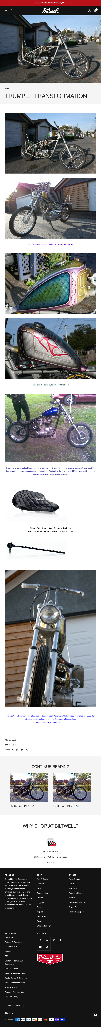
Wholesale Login (44, 926)
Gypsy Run (73, 907)
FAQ (6, 956)
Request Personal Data (14, 992)
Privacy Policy (11, 987)
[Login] (89, 10)
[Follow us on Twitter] (47, 940)
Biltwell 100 (73, 884)
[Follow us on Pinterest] (60, 940)
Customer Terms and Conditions (14, 962)
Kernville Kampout (76, 912)
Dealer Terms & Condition (16, 978)
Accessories (42, 893)
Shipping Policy (11, 997)
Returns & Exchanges (14, 942)
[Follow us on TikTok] (47, 947)
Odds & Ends (42, 916)
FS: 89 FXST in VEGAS (22, 806)
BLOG (49, 722)
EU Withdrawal (11, 947)
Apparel (40, 912)
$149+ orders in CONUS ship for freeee (50, 857)
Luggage (40, 902)
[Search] (11, 10)
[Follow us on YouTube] (40, 947)
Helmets (40, 884)
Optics (39, 888)
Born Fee (73, 888)
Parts (39, 907)
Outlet (39, 921)
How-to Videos (11, 969)
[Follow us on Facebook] (40, 940)
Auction (72, 898)
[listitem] (12, 750)
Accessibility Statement (15, 983)
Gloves (40, 898)
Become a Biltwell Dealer (15, 973)
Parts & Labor (75, 879)
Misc (7, 89)
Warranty (8, 951)
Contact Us (10, 937)
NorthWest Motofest (77, 902)
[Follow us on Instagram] (53, 940)
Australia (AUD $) (13, 1006)
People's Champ (76, 893)
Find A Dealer (42, 879)
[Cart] (94, 10)
